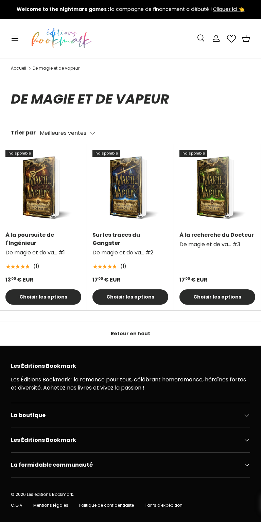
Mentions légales (50, 505)
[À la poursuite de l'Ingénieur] (43, 188)
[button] (246, 38)
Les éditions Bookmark (50, 494)
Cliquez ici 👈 (229, 9)
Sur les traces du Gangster (116, 239)
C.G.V (16, 505)
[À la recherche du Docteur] (217, 188)
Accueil (18, 68)
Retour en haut (130, 333)
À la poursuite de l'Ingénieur (29, 239)
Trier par (23, 133)
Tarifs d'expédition (163, 505)
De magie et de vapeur (56, 68)
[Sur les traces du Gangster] (130, 188)
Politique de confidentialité (106, 505)
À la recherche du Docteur (216, 235)
